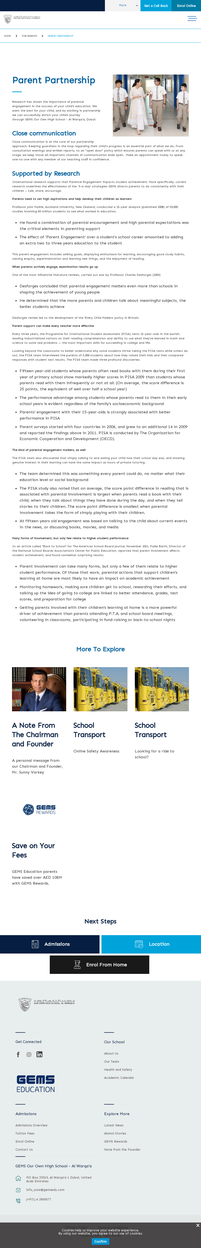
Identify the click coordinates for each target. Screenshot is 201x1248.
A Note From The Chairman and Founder (35, 734)
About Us (111, 1053)
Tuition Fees (24, 1133)
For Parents (29, 36)
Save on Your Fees (33, 850)
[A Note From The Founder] (39, 689)
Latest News (113, 1125)
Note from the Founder (122, 1149)
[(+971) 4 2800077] (18, 1203)
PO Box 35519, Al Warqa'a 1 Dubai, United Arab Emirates (58, 1179)
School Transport (90, 730)
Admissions (57, 944)
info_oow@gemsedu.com (45, 1190)
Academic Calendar (119, 1078)
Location (159, 944)
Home (7, 36)
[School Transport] (162, 689)
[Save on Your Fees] (39, 810)
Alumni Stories (115, 1133)
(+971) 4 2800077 (38, 1199)
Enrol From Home (106, 965)
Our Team (111, 1061)
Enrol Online (186, 6)
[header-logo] (21, 19)
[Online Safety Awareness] (101, 689)
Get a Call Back (156, 6)
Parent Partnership (60, 36)
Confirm (100, 1241)
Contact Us (24, 1149)
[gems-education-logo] (35, 1083)
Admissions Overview (31, 1125)
